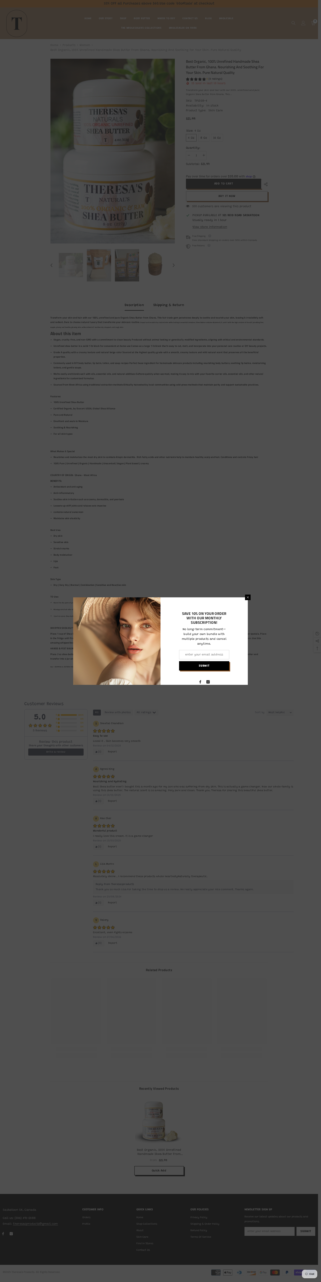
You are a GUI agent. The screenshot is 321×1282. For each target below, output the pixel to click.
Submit (204, 665)
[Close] (248, 597)
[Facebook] (200, 682)
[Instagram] (208, 682)
